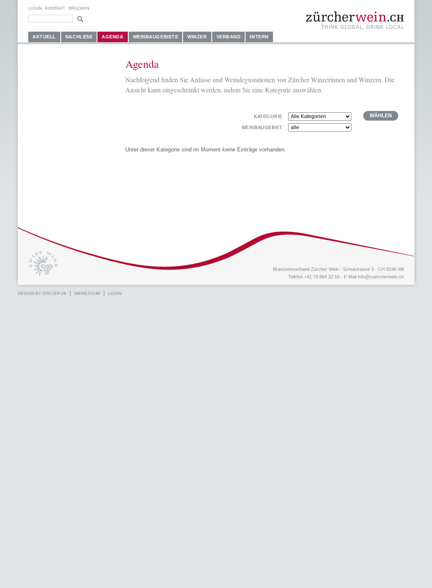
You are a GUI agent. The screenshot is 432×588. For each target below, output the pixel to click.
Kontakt (55, 8)
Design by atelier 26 (42, 293)
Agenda (112, 36)
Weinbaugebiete (155, 36)
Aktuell (44, 36)
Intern (259, 36)
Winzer (197, 36)
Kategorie (268, 116)
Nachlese (78, 36)
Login (35, 8)
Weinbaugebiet (262, 127)
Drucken (78, 8)
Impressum (87, 293)
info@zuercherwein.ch (381, 276)
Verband (228, 36)
